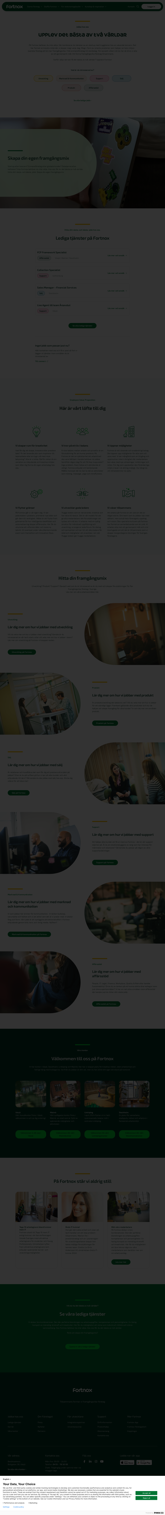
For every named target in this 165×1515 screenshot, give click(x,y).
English (6, 1479)
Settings (6, 1507)
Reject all (146, 1498)
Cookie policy (18, 1507)
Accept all (146, 1493)
